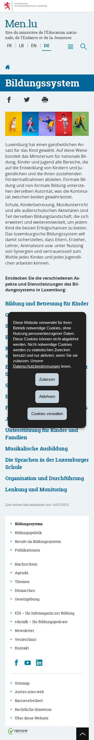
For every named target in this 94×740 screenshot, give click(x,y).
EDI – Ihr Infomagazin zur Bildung (44, 613)
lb (21, 45)
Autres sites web (29, 691)
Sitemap (22, 683)
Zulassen (47, 379)
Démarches (25, 590)
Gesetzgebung (27, 599)
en (34, 45)
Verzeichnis (25, 639)
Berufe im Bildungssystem (38, 541)
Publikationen (27, 550)
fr (9, 45)
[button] (70, 46)
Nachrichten (26, 564)
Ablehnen (47, 396)
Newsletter (24, 630)
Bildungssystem (29, 523)
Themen (22, 581)
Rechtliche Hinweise (33, 709)
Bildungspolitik (28, 532)
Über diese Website (32, 718)
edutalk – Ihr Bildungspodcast (41, 621)
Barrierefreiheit (29, 700)
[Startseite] (7, 68)
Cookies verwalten (47, 413)
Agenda (21, 572)
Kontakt (22, 647)
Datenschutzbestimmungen (36, 366)
